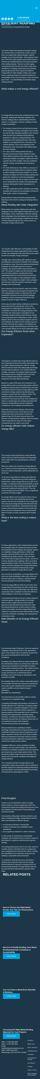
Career (29, 1066)
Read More (11, 914)
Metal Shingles (32, 1047)
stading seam (24, 209)
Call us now (23, 19)
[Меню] (36, 8)
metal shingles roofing (20, 73)
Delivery (30, 1040)
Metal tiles (31, 1044)
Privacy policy (32, 1070)
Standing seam (32, 1051)
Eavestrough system (31, 1058)
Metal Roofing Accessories (32, 1074)
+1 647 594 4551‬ (12, 1044)
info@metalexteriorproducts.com (12, 1048)
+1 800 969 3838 (23, 17)
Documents (31, 1063)
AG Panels (30, 1054)
